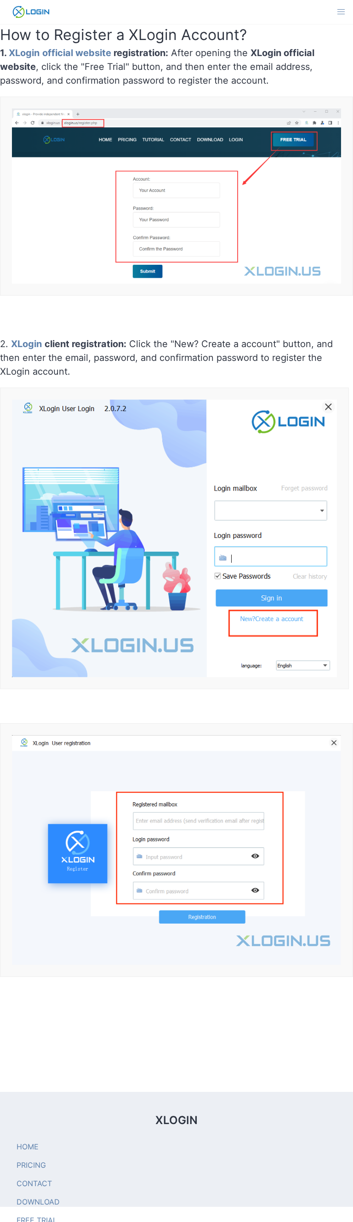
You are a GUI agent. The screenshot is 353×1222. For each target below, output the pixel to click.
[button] (341, 12)
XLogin (26, 343)
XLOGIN (176, 1120)
